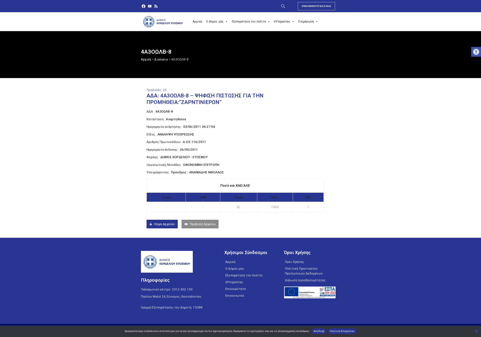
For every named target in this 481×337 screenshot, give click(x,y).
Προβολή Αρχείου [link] (203, 224)
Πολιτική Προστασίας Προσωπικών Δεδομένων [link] (304, 271)
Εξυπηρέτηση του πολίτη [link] (249, 21)
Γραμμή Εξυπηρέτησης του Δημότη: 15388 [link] (172, 307)
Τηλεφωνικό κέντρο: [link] (167, 289)
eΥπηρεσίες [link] (282, 21)
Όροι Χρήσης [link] (294, 262)
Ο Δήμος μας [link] (215, 21)
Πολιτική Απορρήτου (342, 331)
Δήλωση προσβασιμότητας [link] (305, 280)
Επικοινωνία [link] (234, 295)
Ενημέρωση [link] (306, 21)
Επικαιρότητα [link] (235, 289)
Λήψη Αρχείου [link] (164, 224)
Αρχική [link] (197, 21)
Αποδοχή (319, 331)
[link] (476, 52)
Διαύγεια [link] (161, 59)
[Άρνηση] (476, 331)
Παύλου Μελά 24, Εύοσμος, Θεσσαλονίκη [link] (171, 296)
